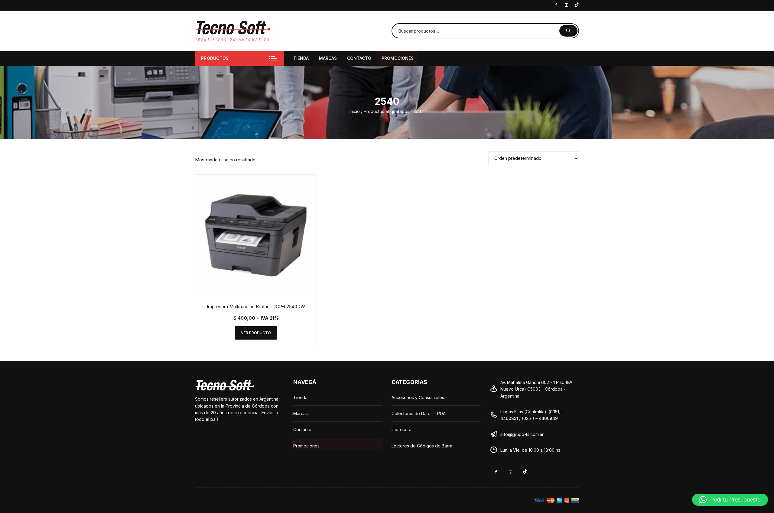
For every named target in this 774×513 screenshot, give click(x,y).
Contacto (359, 58)
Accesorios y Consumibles (418, 397)
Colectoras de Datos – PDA (419, 413)
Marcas (328, 58)
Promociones (398, 58)
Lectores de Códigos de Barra (422, 445)
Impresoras (403, 429)
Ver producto (256, 333)
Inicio (355, 111)
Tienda (301, 58)
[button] (730, 500)
